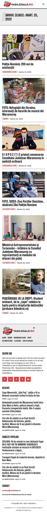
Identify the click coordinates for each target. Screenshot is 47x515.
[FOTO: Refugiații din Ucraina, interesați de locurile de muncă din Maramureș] (23, 91)
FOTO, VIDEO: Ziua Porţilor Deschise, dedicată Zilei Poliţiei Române (23, 203)
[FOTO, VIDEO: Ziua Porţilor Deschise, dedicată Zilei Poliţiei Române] (23, 185)
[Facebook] (4, 379)
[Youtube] (28, 379)
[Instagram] (10, 379)
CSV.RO (13, 507)
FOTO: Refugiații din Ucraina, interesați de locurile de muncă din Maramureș (23, 111)
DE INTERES (6, 414)
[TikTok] (16, 379)
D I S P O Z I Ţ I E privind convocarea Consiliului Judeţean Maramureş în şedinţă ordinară (23, 158)
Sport (4, 399)
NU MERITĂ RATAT (9, 209)
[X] (22, 379)
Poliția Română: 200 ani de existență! (17, 65)
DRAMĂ (5, 119)
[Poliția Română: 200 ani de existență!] (23, 47)
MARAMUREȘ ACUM (9, 72)
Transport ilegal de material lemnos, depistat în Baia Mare (23, 459)
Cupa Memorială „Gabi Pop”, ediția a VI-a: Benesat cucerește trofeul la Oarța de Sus (21, 394)
